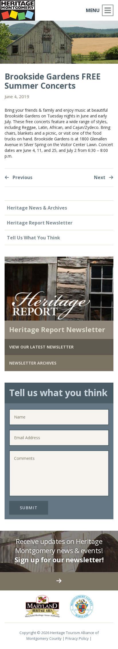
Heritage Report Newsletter (39, 223)
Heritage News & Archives (37, 208)
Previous (21, 177)
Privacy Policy (77, 638)
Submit (29, 507)
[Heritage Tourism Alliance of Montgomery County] (20, 9)
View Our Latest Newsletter (41, 347)
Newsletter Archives (32, 363)
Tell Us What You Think (33, 238)
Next (100, 177)
